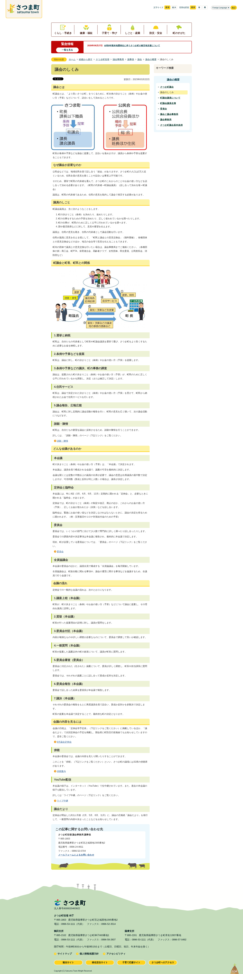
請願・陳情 (62, 441)
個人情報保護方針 (89, 953)
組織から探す (85, 59)
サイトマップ (65, 953)
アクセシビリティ (116, 953)
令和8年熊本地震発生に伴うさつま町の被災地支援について (132, 45)
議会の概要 (151, 59)
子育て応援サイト (131, 962)
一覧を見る (67, 50)
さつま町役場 (102, 59)
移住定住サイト (100, 962)
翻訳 (234, 8)
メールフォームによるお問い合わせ (76, 855)
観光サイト (68, 962)
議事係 (130, 59)
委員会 (60, 551)
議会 (139, 59)
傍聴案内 (61, 771)
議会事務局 (118, 59)
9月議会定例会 (64, 742)
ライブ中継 (62, 801)
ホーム (72, 59)
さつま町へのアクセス (163, 962)
